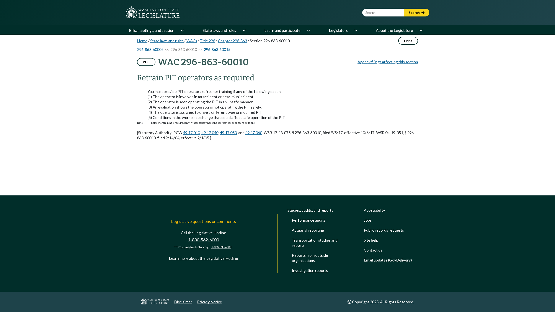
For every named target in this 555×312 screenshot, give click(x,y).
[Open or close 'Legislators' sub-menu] (355, 30)
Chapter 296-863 (232, 40)
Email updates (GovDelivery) (388, 260)
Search (414, 12)
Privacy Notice (209, 301)
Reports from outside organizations (310, 258)
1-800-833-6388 (221, 247)
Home (142, 40)
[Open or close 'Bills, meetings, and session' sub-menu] (182, 30)
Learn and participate (282, 30)
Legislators (338, 30)
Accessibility (374, 210)
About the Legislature (394, 30)
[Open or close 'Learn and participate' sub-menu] (308, 30)
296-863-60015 (217, 49)
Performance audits (308, 220)
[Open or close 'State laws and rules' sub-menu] (244, 30)
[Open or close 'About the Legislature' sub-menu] (421, 30)
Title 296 (207, 40)
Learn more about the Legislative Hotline (203, 258)
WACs (191, 40)
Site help (371, 240)
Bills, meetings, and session (151, 30)
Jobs (368, 220)
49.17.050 (228, 132)
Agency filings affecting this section (387, 61)
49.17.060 (253, 132)
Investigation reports (310, 270)
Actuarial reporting (308, 230)
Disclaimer (183, 301)
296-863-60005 (150, 49)
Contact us (373, 250)
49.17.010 (191, 132)
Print (408, 41)
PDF (146, 62)
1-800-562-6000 (203, 239)
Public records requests (384, 230)
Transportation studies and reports (315, 243)
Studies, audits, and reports (310, 210)
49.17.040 (209, 132)
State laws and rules (219, 30)
